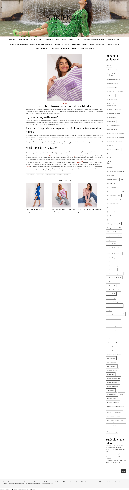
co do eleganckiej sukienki (113, 125)
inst (122, 179)
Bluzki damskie (36, 39)
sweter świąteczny (112, 362)
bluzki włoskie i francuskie (113, 113)
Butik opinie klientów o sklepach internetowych (78, 48)
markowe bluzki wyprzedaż (114, 253)
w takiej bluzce (67, 174)
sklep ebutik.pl (111, 338)
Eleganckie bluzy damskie (113, 149)
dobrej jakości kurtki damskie (114, 141)
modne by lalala (111, 286)
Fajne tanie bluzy (111, 157)
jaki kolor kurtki (111, 215)
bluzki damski (121, 95)
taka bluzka (59, 174)
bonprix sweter (111, 121)
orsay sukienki (110, 322)
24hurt (109, 65)
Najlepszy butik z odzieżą (19, 44)
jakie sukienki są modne (113, 203)
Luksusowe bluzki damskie (114, 232)
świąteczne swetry (112, 431)
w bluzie (121, 394)
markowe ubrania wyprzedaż (114, 274)
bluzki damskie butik (112, 99)
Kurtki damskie (61, 39)
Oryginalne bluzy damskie (113, 326)
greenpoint (110, 167)
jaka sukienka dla (111, 187)
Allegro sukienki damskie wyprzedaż (113, 74)
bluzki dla (109, 109)
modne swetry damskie (113, 290)
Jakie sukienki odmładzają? (114, 199)
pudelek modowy (41, 48)
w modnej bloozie (111, 398)
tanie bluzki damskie (112, 370)
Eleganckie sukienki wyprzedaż (115, 153)
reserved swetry (111, 330)
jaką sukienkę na (111, 220)
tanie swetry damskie (112, 386)
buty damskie (54, 48)
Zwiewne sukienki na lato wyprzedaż (113, 427)
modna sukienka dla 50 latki (114, 278)
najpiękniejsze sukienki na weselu (115, 314)
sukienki (28, 166)
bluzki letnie (118, 109)
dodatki (49, 155)
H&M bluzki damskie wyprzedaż (115, 171)
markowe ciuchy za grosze (114, 261)
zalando (109, 412)
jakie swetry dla (111, 212)
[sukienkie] (82, 162)
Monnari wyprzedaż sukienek (114, 306)
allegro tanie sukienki (112, 83)
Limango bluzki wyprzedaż (114, 228)
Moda (92, 44)
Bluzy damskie (48, 39)
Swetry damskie (74, 39)
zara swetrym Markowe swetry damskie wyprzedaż (115, 421)
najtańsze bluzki (40, 174)
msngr (109, 310)
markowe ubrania (111, 269)
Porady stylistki (113, 44)
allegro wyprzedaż (112, 87)
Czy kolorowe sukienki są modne (115, 133)
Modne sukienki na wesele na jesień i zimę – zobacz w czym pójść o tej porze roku (115, 456)
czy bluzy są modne (112, 129)
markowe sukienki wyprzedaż (114, 265)
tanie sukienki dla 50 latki (113, 378)
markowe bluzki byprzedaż (114, 244)
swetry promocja (111, 366)
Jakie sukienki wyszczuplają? (114, 207)
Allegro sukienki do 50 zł (113, 79)
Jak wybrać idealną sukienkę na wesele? (116, 453)
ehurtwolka (110, 145)
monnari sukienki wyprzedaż (114, 302)
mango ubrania (111, 240)
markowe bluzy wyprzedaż (114, 257)
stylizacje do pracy (112, 342)
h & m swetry (110, 175)
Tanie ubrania (110, 390)
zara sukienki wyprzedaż (113, 416)
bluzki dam (120, 91)
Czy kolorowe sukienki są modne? (115, 137)
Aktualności (100, 44)
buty (74, 155)
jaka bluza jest (111, 183)
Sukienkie (12, 39)
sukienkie (64, 17)
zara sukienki (118, 412)
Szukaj (123, 471)
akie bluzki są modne (112, 70)
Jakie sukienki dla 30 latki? (113, 195)
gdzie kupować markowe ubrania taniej (115, 162)
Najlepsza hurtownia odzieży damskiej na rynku (71, 44)
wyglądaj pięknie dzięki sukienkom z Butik (115, 407)
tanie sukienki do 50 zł (113, 382)
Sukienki (64, 103)
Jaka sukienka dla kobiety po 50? (115, 191)
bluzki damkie (110, 95)
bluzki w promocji (30, 174)
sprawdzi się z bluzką (50, 174)
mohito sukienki (111, 294)
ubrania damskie (111, 394)
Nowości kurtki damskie (113, 318)
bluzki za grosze (111, 117)
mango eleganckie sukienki (114, 236)
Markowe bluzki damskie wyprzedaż (113, 248)
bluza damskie (111, 91)
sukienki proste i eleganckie (114, 354)
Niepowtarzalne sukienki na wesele (93, 39)
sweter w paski (111, 358)
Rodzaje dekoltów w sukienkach (41, 44)
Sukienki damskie (22, 39)
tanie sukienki (110, 374)
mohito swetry (111, 298)
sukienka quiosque (112, 346)
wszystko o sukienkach (113, 402)
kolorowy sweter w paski (113, 223)
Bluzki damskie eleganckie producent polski (113, 104)
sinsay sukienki (111, 334)
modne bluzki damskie (113, 282)
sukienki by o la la (111, 350)
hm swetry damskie (112, 179)
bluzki (29, 155)
